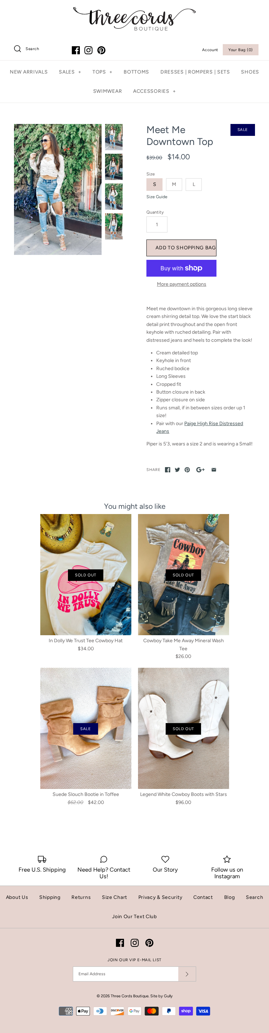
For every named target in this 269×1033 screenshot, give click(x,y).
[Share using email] (213, 469)
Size (150, 173)
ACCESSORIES (154, 91)
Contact (203, 897)
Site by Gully (161, 995)
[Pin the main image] (187, 469)
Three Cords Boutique (130, 995)
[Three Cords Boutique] (134, 11)
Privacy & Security (160, 897)
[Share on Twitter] (177, 469)
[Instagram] (88, 50)
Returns (81, 897)
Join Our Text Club (134, 917)
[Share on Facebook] (167, 469)
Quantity (155, 212)
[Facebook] (76, 50)
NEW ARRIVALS (29, 72)
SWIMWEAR (107, 91)
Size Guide (156, 196)
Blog (229, 897)
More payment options (181, 284)
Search (254, 897)
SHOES (250, 72)
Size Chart (114, 897)
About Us (17, 897)
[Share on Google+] (200, 469)
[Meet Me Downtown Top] (58, 189)
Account (210, 49)
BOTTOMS (136, 72)
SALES (70, 72)
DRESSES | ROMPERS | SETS (195, 72)
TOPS (102, 72)
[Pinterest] (101, 50)
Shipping (50, 897)
